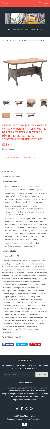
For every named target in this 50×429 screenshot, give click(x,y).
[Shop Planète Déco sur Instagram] (31, 409)
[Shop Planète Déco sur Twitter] (17, 409)
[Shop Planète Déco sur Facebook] (22, 409)
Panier (45, 3)
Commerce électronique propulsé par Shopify (24, 419)
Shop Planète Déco (27, 416)
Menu (7, 3)
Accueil (5, 40)
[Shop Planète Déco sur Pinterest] (26, 409)
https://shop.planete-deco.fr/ (25, 400)
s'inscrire (41, 374)
